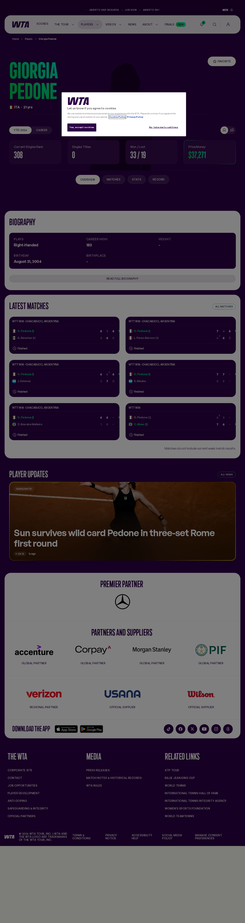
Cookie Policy (117, 117)
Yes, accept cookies (81, 127)
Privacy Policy (135, 117)
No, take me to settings (163, 127)
